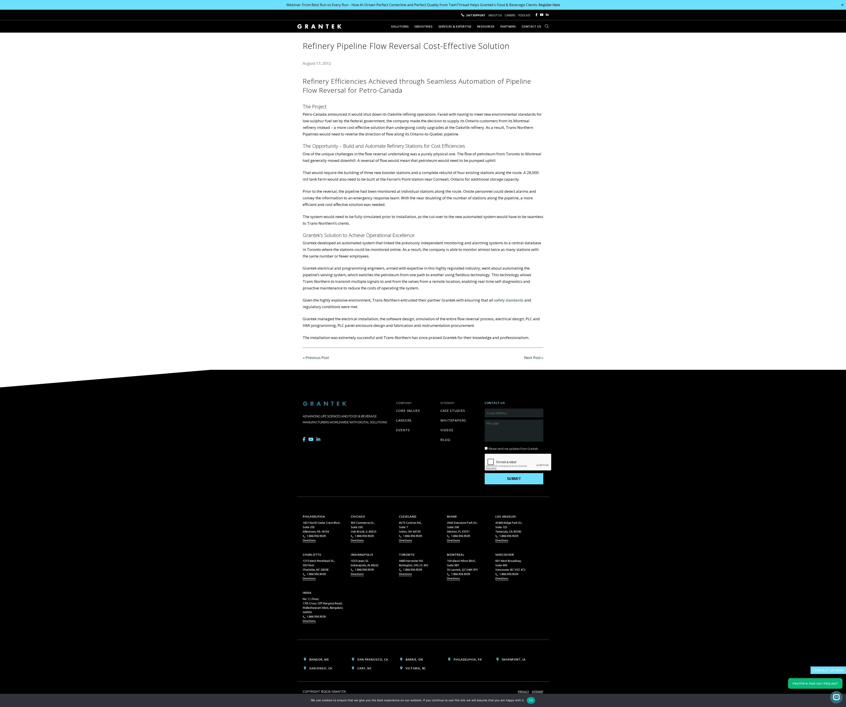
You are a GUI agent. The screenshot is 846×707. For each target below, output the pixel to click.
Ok (531, 700)
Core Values (408, 410)
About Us (495, 15)
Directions (309, 540)
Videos (446, 430)
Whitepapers (453, 420)
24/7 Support (475, 15)
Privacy (523, 692)
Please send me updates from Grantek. (513, 448)
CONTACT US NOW (828, 670)
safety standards (508, 300)
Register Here (549, 5)
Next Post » (533, 357)
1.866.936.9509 (316, 535)
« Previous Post (316, 357)
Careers (510, 15)
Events (403, 430)
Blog (445, 439)
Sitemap (537, 692)
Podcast (524, 15)
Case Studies (452, 410)
